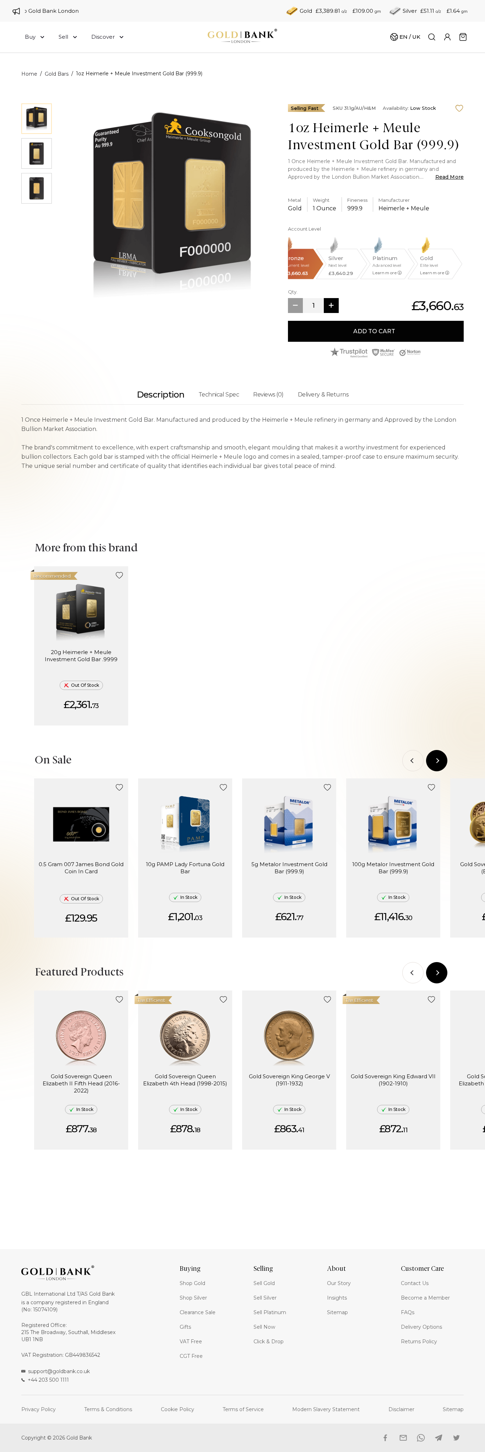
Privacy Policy (38, 1409)
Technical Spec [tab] (218, 394)
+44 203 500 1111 (48, 1380)
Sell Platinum (270, 1312)
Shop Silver (193, 1298)
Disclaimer (401, 1409)
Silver (410, 10)
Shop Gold (192, 1283)
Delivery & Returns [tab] (323, 394)
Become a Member (425, 1298)
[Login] (447, 37)
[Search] (431, 37)
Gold (306, 10)
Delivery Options (421, 1327)
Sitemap (337, 1312)
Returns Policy (419, 1341)
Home (29, 74)
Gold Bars (57, 74)
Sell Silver (265, 1298)
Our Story (339, 1283)
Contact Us (415, 1283)
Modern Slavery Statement (326, 1409)
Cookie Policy (177, 1409)
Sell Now (264, 1327)
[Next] (436, 760)
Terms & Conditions (108, 1409)
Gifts (185, 1327)
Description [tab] (160, 394)
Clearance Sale (198, 1312)
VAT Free (191, 1341)
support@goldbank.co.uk (59, 1371)
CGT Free (191, 1356)
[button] (119, 575)
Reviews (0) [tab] (268, 394)
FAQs (407, 1312)
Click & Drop (269, 1341)
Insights (337, 1298)
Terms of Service (243, 1409)
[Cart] (463, 37)
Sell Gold (264, 1283)
